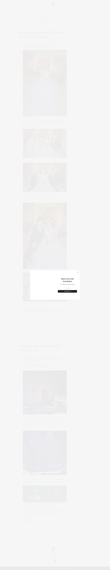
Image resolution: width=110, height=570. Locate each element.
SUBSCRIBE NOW (67, 291)
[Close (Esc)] (78, 272)
